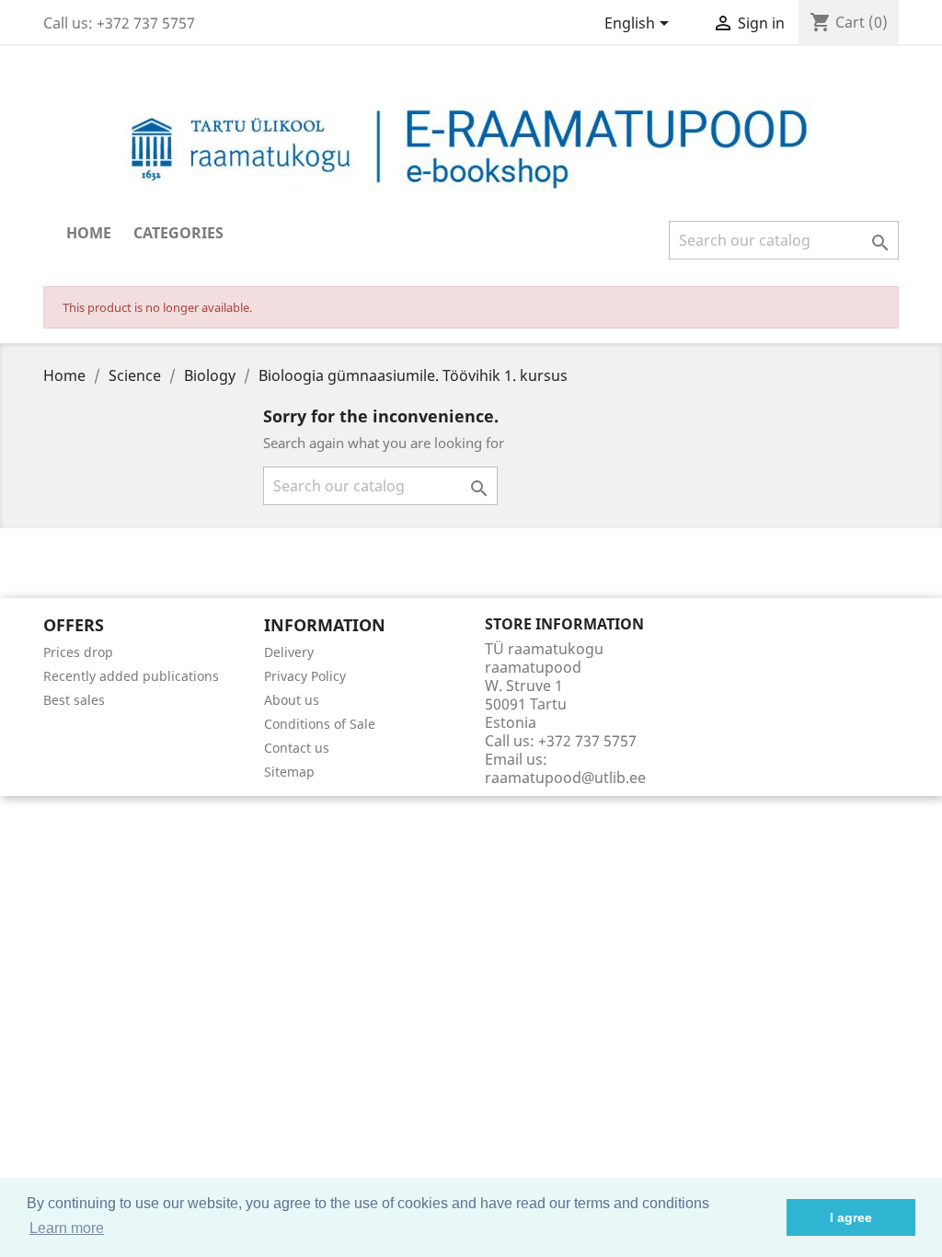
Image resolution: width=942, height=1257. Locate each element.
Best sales (74, 700)
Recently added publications (131, 676)
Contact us (296, 747)
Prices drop (78, 652)
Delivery (289, 652)
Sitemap (289, 771)
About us (291, 700)
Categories (178, 233)
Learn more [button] (66, 1228)
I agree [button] (851, 1217)
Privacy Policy (305, 676)
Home (88, 233)
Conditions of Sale (319, 723)
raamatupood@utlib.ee (565, 777)
